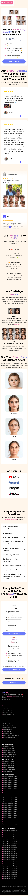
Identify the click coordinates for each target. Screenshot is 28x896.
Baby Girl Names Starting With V (10, 870)
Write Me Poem (6, 721)
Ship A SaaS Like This (7, 712)
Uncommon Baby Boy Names (9, 754)
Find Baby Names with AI (8, 733)
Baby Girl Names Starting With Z (10, 878)
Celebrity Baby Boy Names (9, 750)
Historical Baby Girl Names (8, 767)
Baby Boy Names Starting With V (10, 817)
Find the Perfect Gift (7, 729)
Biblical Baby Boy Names (8, 748)
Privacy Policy (17, 884)
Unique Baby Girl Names (8, 771)
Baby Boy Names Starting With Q (10, 807)
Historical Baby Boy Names (9, 752)
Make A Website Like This (8, 714)
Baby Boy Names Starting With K (10, 795)
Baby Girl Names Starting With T (10, 866)
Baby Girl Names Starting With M (10, 853)
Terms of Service (23, 884)
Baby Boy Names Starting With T (10, 813)
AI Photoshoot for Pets (8, 708)
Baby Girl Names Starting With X (10, 874)
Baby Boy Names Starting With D (10, 782)
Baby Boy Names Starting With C (10, 780)
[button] (13, 633)
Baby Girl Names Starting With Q (10, 861)
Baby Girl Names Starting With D (10, 836)
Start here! (17, 324)
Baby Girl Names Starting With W (10, 872)
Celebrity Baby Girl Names (8, 765)
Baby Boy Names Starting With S (10, 811)
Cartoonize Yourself (7, 710)
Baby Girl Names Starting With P (10, 859)
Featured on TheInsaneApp (9, 737)
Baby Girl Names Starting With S (10, 865)
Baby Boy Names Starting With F (10, 786)
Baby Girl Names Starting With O (10, 857)
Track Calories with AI (7, 731)
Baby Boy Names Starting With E (10, 784)
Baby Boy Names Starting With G (10, 788)
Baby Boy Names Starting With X (10, 821)
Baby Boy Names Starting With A (10, 776)
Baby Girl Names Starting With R (10, 863)
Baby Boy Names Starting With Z (10, 824)
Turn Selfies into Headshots (9, 719)
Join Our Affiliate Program (8, 706)
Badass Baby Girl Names (8, 761)
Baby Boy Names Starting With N (10, 801)
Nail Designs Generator (8, 723)
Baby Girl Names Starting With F (10, 839)
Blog (4, 704)
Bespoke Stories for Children (9, 727)
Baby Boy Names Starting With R (10, 809)
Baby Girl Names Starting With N (10, 855)
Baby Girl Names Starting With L (9, 851)
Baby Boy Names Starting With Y (10, 822)
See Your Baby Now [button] (6, 2)
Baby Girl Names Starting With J (10, 847)
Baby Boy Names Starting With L (10, 797)
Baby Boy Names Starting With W (10, 819)
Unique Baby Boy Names (8, 756)
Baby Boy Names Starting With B (10, 778)
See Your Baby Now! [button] (14, 61)
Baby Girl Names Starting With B (10, 832)
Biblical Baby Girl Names (8, 763)
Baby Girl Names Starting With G (10, 841)
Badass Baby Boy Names (8, 746)
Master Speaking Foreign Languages (11, 735)
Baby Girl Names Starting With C (10, 834)
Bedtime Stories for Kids (8, 725)
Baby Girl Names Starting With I (9, 845)
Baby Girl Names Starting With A (10, 830)
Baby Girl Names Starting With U (10, 868)
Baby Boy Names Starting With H (10, 790)
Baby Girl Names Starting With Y (10, 876)
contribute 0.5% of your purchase (10, 696)
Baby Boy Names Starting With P (10, 805)
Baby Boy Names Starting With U (10, 815)
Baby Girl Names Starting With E (10, 837)
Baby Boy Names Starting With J (10, 794)
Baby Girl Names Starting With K (10, 849)
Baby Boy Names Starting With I (10, 792)
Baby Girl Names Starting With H (10, 843)
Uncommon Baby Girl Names (9, 769)
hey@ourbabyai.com (11, 519)
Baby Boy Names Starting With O (10, 803)
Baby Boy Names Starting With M (10, 799)
